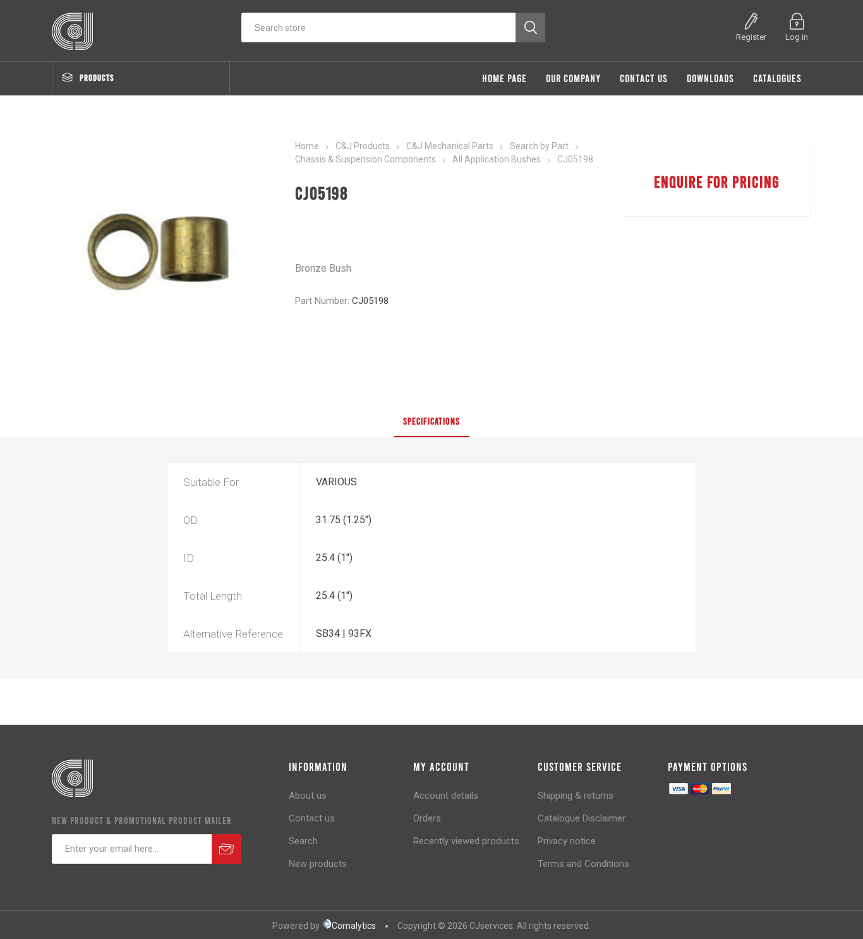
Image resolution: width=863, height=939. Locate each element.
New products (318, 863)
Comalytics (354, 926)
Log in (796, 37)
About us (308, 795)
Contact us (312, 818)
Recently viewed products (466, 841)
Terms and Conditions (583, 863)
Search (303, 841)
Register (751, 37)
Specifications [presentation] (431, 421)
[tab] (431, 421)
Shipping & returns (575, 795)
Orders (427, 818)
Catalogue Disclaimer (581, 818)
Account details (445, 795)
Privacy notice (567, 841)
